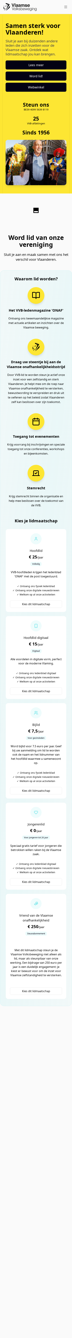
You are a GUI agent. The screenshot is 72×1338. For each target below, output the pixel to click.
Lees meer (36, 65)
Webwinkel (36, 87)
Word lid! (36, 76)
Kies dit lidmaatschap (36, 604)
